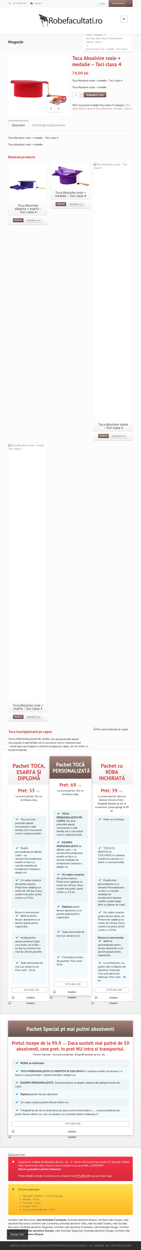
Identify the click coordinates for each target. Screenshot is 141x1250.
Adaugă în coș (95, 95)
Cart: (118, 3)
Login (102, 3)
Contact (38, 3)
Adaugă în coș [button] (33, 220)
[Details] (70, 176)
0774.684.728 (19, 3)
